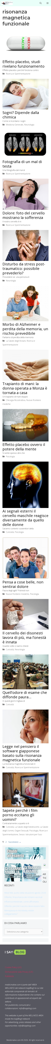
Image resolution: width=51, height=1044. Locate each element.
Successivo (14, 841)
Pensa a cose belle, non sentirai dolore (22, 584)
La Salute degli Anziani (16, 340)
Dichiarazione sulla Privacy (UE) (19, 971)
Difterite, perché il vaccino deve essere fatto (24, 906)
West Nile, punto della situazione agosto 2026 (25, 892)
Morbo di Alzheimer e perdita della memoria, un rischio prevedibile (25, 329)
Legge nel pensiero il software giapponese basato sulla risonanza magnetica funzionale (21, 753)
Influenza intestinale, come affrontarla (21, 901)
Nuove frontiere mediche (17, 593)
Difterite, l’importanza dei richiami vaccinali (23, 897)
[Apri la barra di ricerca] (40, 3)
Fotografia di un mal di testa (22, 164)
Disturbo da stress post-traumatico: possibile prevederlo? (23, 268)
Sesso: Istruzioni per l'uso (30, 834)
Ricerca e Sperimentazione (18, 73)
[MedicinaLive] (7, 3)
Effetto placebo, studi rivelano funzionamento (23, 64)
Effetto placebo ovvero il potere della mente (23, 447)
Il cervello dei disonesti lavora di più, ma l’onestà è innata (24, 637)
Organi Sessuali (21, 830)
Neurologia (29, 124)
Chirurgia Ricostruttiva (15, 400)
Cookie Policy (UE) (13, 967)
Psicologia (10, 456)
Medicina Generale (14, 124)
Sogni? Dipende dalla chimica (20, 115)
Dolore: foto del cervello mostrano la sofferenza (23, 215)
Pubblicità (9, 976)
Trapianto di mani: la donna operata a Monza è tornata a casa (24, 388)
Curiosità (10, 532)
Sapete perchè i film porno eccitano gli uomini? (20, 815)
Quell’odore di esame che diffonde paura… (24, 694)
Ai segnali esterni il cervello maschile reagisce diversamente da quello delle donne (25, 517)
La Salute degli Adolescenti (27, 826)
